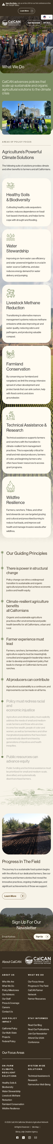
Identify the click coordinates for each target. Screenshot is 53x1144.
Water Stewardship (11, 1091)
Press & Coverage (10, 1003)
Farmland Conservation (13, 1104)
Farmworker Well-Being (39, 1084)
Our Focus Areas (36, 981)
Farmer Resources (37, 998)
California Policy (9, 1028)
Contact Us (7, 1011)
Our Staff (6, 998)
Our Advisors (8, 994)
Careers (6, 1007)
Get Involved (34, 22)
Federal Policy (9, 1041)
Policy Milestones (10, 990)
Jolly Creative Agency (29, 1132)
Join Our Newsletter (37, 1033)
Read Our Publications (38, 1029)
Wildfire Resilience (11, 1108)
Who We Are (8, 981)
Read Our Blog (35, 1025)
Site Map (35, 1127)
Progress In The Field (38, 986)
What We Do (8, 986)
